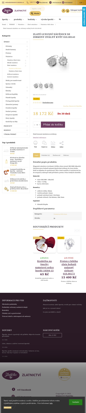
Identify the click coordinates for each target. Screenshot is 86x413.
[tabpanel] (44, 260)
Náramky (9, 87)
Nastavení (8, 407)
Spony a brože (11, 84)
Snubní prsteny (11, 111)
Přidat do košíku (53, 124)
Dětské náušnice (12, 63)
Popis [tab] (36, 155)
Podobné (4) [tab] (46, 155)
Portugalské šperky (12, 101)
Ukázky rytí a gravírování (11, 313)
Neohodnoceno (47, 102)
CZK (80, 2)
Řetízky (8, 91)
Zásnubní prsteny (12, 104)
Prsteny (8, 53)
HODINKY (7, 130)
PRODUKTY (8, 126)
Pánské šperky (11, 97)
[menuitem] (7, 19)
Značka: (72, 106)
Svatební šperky (11, 108)
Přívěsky (9, 46)
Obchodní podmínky (9, 304)
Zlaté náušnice (12, 65)
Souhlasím (75, 402)
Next (79, 230)
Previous (76, 230)
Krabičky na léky (12, 122)
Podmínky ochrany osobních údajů (14, 307)
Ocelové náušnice (13, 77)
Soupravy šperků (12, 115)
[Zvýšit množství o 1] (39, 125)
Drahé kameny (11, 49)
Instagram (57, 2)
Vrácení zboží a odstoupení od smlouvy (16, 316)
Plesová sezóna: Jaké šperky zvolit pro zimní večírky (62, 304)
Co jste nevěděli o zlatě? (52, 312)
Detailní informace (39, 138)
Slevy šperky (10, 118)
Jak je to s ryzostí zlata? (52, 308)
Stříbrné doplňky (12, 94)
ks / (52, 335)
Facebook (44, 2)
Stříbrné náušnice (13, 74)
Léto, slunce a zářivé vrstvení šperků (15, 343)
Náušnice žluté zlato (13, 60)
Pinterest (69, 2)
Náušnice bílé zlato (15, 68)
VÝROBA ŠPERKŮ (10, 134)
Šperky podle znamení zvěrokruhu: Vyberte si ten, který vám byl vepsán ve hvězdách (20, 352)
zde (51, 403)
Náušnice (9, 56)
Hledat (36, 13)
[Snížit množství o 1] (35, 125)
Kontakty (5, 310)
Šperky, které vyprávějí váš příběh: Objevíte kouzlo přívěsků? (21, 335)
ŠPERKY (7, 42)
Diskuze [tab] (66, 155)
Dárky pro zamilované (13, 80)
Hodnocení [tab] (56, 155)
